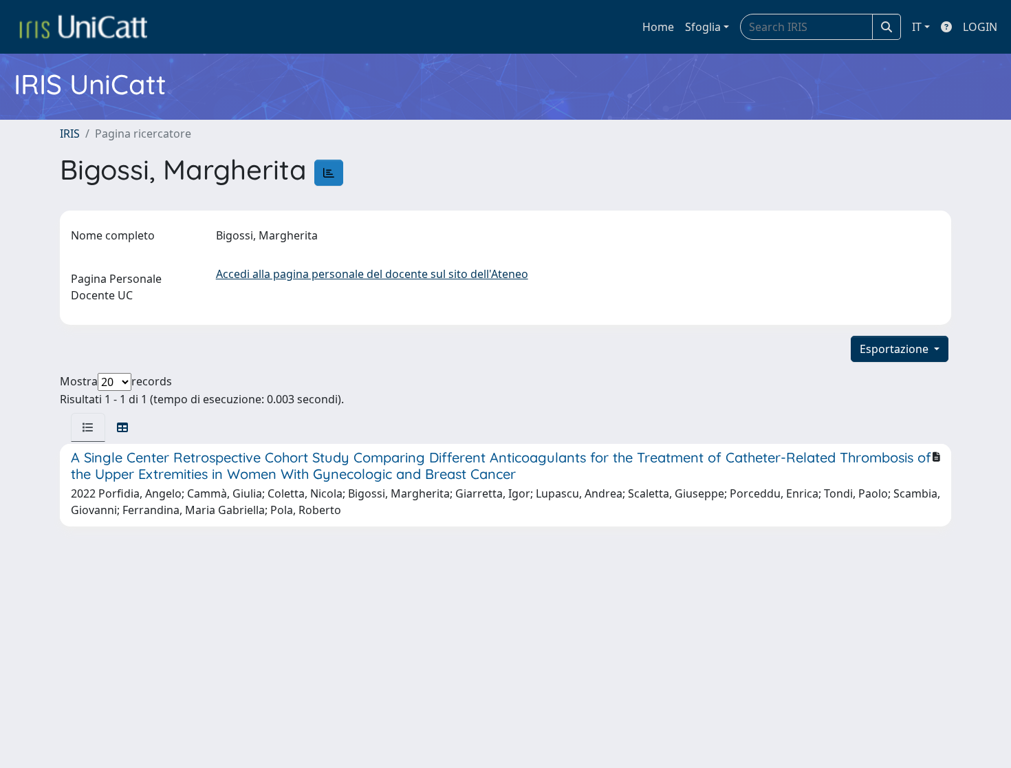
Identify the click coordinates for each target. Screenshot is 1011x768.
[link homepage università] (83, 26)
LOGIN (980, 26)
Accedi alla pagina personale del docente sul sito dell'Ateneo (372, 273)
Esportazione (895, 348)
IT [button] (917, 26)
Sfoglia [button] (703, 26)
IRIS (70, 133)
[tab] (88, 427)
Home (658, 26)
